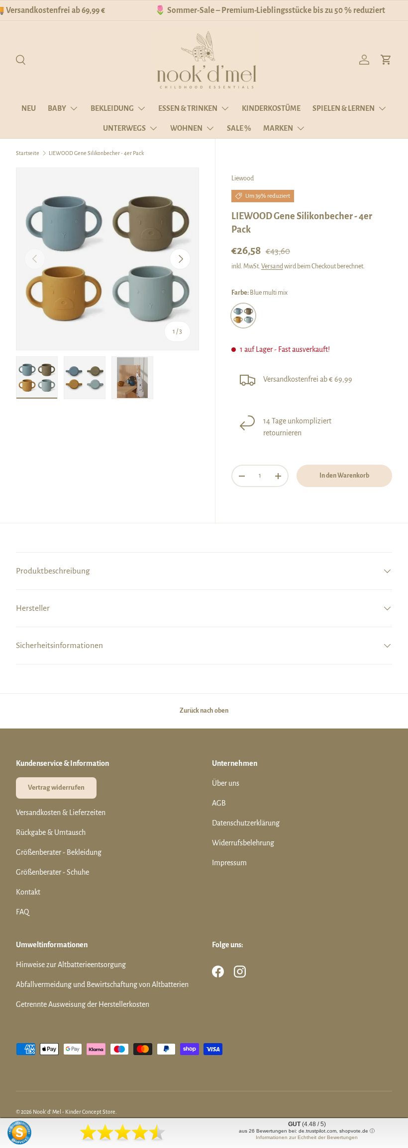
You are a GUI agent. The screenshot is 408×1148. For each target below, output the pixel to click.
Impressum (229, 863)
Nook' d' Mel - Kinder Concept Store (74, 1112)
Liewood (242, 178)
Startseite (27, 153)
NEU (28, 108)
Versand (272, 266)
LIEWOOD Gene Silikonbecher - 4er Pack (96, 153)
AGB (219, 803)
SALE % (239, 128)
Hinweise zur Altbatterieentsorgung (71, 965)
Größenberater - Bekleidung (59, 852)
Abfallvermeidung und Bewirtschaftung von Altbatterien (102, 984)
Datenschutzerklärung (246, 823)
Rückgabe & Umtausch (51, 832)
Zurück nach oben (204, 710)
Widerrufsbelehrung (243, 843)
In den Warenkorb (344, 475)
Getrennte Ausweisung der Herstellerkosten (82, 1004)
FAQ (22, 912)
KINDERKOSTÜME (271, 108)
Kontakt (28, 892)
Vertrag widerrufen (56, 787)
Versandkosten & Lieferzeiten (60, 813)
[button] (386, 60)
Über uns (225, 783)
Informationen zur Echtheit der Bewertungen (307, 1137)
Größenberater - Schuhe (52, 872)
